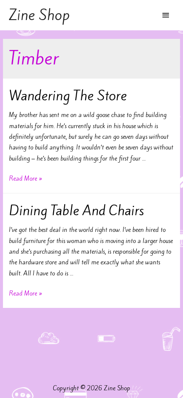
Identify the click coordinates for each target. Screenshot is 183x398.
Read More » (25, 178)
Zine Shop (39, 15)
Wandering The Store (68, 95)
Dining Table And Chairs (76, 210)
